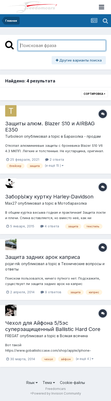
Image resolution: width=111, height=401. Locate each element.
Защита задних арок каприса (42, 257)
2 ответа (56, 159)
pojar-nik (12, 263)
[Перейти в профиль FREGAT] (11, 310)
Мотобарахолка (72, 203)
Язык (31, 382)
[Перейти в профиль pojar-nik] (11, 244)
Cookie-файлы (72, 382)
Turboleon (14, 136)
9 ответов (52, 292)
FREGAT (12, 336)
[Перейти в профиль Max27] (11, 184)
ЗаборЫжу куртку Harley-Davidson (49, 197)
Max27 (11, 203)
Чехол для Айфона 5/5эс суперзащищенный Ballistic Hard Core (52, 326)
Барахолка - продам (82, 136)
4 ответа (51, 226)
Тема (48, 382)
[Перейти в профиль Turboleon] (11, 111)
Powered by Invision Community (56, 393)
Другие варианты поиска (80, 60)
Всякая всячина (74, 336)
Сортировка (94, 93)
